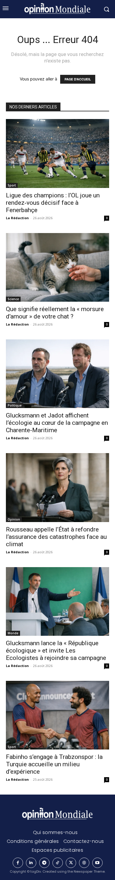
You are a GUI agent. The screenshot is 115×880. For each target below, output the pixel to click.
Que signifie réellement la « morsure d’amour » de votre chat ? (55, 313)
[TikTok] (57, 863)
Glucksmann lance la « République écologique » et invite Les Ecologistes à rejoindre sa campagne (56, 650)
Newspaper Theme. (89, 871)
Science (13, 299)
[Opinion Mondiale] (57, 814)
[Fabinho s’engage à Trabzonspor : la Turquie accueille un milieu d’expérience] (57, 715)
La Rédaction (17, 218)
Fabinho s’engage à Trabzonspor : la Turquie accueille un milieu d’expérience (54, 764)
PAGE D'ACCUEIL (78, 79)
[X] (71, 863)
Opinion (14, 519)
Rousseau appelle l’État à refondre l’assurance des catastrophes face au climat (56, 537)
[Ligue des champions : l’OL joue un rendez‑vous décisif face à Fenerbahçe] (57, 153)
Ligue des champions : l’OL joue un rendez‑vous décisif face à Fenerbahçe (53, 203)
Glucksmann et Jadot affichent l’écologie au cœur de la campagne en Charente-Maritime (57, 423)
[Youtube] (97, 863)
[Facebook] (18, 863)
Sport (12, 185)
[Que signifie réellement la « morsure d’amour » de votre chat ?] (57, 267)
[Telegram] (44, 863)
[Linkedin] (31, 863)
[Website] (84, 863)
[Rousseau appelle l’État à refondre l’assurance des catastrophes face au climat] (57, 487)
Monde (13, 633)
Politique (15, 405)
